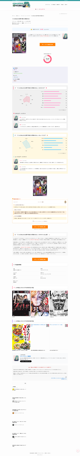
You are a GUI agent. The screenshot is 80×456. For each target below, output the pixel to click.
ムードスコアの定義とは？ (62, 153)
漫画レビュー (18, 15)
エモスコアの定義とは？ (62, 109)
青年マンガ (15, 69)
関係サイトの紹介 (47, 453)
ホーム (13, 15)
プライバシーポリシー (41, 453)
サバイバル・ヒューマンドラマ (25, 15)
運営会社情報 (32, 453)
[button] (77, 450)
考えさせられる (16, 77)
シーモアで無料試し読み (47, 44)
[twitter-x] (64, 0)
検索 (25, 383)
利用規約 (36, 453)
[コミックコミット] (21, 4)
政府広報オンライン (64, 379)
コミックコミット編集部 (25, 356)
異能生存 (15, 80)
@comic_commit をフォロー (26, 361)
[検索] (67, 0)
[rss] (66, 0)
